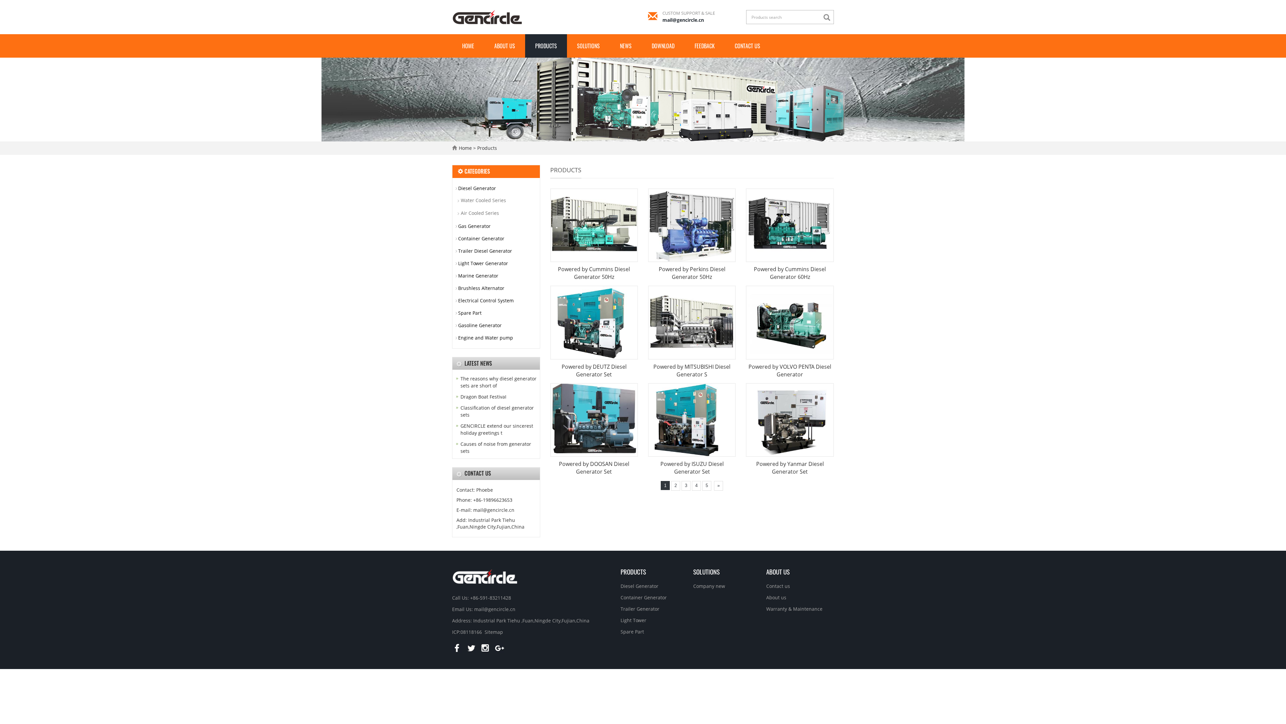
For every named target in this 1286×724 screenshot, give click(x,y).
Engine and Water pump (485, 338)
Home (468, 46)
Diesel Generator (477, 188)
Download (663, 46)
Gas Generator (474, 226)
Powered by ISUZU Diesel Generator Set (692, 467)
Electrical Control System (486, 300)
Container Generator (481, 238)
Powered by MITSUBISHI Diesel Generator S (691, 370)
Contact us (747, 46)
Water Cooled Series (483, 200)
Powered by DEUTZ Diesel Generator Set (594, 370)
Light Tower (633, 620)
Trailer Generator (640, 609)
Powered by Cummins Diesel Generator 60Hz (790, 273)
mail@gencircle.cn (683, 20)
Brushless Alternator (481, 288)
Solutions (588, 46)
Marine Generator (478, 276)
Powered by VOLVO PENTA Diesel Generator (789, 370)
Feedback (705, 46)
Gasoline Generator (480, 325)
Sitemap (494, 632)
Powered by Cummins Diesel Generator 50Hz (594, 273)
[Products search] (829, 17)
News (626, 46)
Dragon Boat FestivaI (483, 397)
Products (546, 46)
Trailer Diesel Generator (485, 251)
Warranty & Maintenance (794, 609)
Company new (709, 586)
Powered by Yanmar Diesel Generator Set (790, 467)
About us (504, 46)
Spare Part (470, 313)
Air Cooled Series (480, 213)
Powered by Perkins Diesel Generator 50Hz (692, 273)
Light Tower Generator (483, 263)
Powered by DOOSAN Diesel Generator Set (594, 467)
